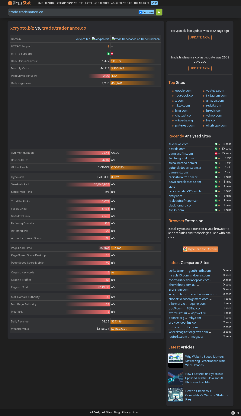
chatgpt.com (184, 115)
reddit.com (213, 105)
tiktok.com (182, 105)
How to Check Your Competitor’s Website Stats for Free (207, 395)
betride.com (177, 149)
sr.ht (172, 187)
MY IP (154, 3)
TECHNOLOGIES (141, 3)
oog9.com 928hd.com (185, 308)
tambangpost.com (181, 158)
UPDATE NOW (200, 37)
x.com (179, 101)
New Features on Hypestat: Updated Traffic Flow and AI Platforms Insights (204, 378)
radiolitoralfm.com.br (183, 177)
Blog (117, 412)
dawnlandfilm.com (181, 154)
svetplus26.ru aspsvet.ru (187, 313)
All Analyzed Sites (101, 412)
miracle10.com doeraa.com (189, 275)
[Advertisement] (85, 118)
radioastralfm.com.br (183, 201)
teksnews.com (178, 144)
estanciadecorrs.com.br (185, 168)
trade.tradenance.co (153, 39)
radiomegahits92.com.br (185, 191)
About (137, 412)
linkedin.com (214, 111)
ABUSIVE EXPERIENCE (121, 3)
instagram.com (216, 95)
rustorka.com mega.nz (186, 337)
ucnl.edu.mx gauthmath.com (190, 271)
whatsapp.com (216, 125)
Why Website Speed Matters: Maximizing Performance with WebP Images (205, 361)
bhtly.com (175, 196)
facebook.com (185, 95)
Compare (148, 12)
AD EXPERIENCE (102, 3)
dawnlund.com (178, 172)
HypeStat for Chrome (203, 249)
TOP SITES (49, 3)
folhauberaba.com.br (183, 163)
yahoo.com (214, 115)
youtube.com (215, 91)
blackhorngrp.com (181, 205)
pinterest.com (184, 125)
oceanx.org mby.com (185, 318)
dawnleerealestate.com (185, 182)
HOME (40, 3)
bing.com (181, 111)
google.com (183, 91)
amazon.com (215, 101)
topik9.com (176, 210)
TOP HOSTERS (85, 3)
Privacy (126, 412)
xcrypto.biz (83, 39)
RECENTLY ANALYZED (67, 3)
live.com (211, 120)
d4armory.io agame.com (187, 304)
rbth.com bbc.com (183, 327)
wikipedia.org (184, 120)
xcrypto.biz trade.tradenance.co (193, 294)
